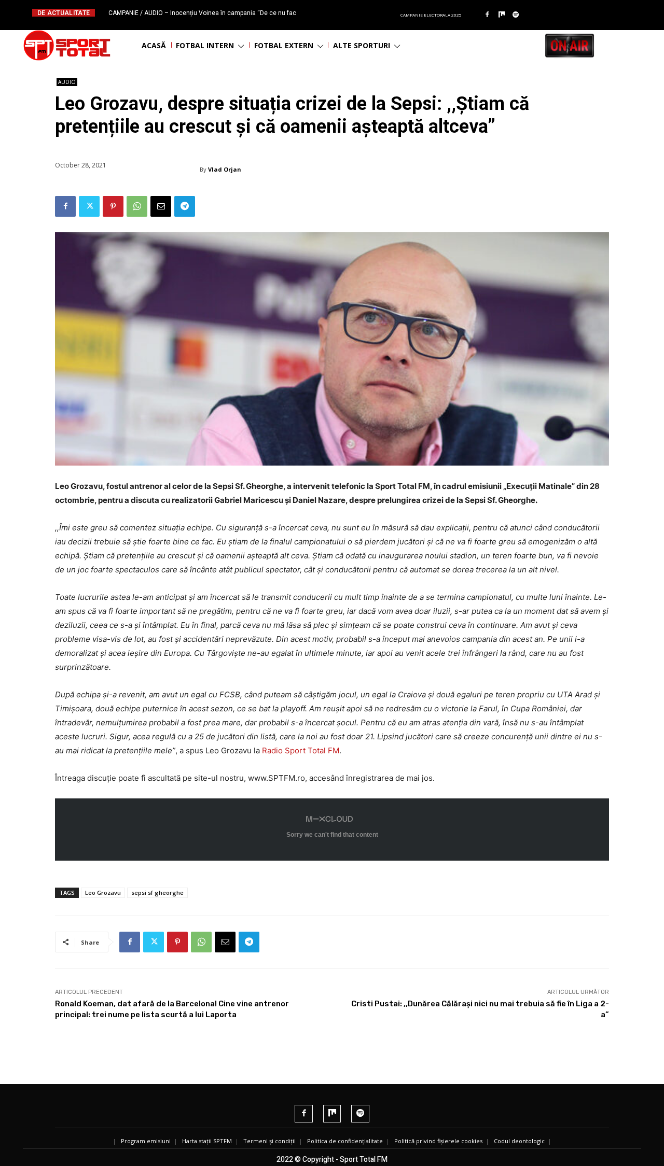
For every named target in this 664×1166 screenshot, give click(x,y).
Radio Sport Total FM (300, 750)
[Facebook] (487, 15)
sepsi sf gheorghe (157, 892)
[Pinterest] (113, 206)
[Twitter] (89, 206)
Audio (67, 82)
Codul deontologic (519, 1141)
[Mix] (501, 15)
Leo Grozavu (103, 892)
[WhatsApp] (137, 206)
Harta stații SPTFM (207, 1141)
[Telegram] (184, 206)
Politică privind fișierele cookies (438, 1141)
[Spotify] (516, 15)
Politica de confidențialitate (345, 1141)
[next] (357, 12)
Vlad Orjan (224, 169)
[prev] (340, 12)
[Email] (160, 206)
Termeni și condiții (269, 1141)
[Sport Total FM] (67, 45)
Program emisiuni (146, 1141)
